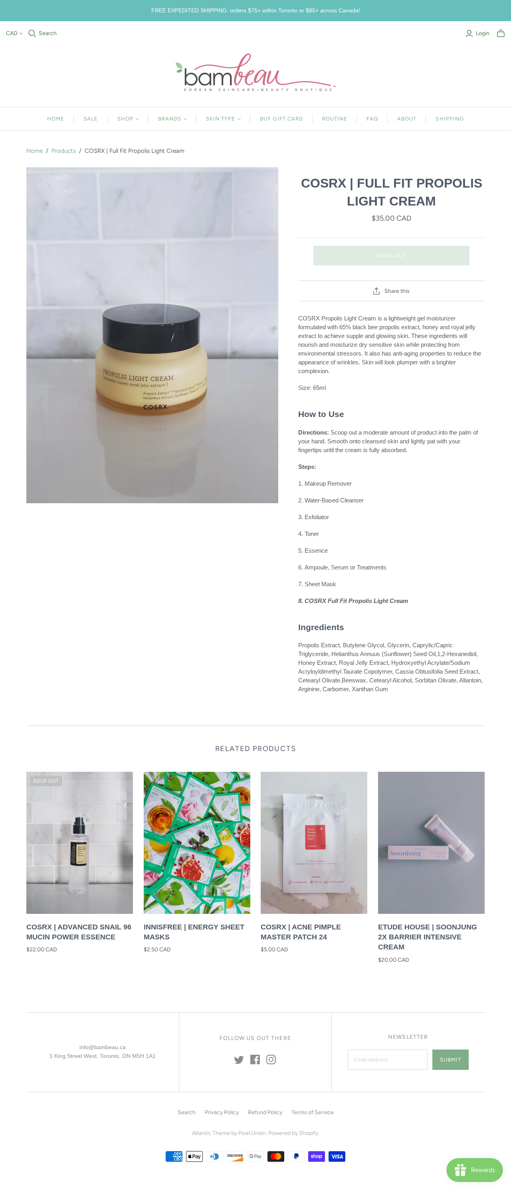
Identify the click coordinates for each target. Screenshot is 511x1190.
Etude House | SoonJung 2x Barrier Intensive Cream (427, 937)
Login (482, 33)
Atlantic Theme (211, 1133)
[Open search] (32, 34)
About (406, 119)
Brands (169, 119)
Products (63, 150)
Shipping (449, 119)
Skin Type (220, 119)
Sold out (391, 256)
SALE (90, 119)
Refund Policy (265, 1112)
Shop (125, 119)
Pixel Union (252, 1133)
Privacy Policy (222, 1112)
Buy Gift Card (281, 119)
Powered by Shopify (293, 1133)
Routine (334, 119)
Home (55, 119)
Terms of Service (312, 1112)
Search (48, 33)
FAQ (372, 119)
